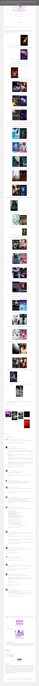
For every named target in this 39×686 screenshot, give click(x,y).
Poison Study (9, 126)
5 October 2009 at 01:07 (19, 506)
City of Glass (12, 140)
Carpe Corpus (9, 237)
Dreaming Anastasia (23, 168)
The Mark (22, 61)
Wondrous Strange (15, 93)
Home (7, 14)
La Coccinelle (10, 556)
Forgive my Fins (11, 168)
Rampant (22, 226)
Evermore (10, 65)
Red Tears (16, 398)
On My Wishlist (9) (20, 420)
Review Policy (16, 14)
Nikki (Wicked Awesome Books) (13, 574)
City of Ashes (19, 126)
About (10, 14)
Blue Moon (18, 65)
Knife (23, 197)
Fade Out (13, 237)
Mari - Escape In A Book (11, 547)
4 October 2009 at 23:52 (14, 480)
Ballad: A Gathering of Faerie (22, 47)
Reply (9, 444)
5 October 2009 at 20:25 (19, 547)
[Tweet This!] (19, 406)
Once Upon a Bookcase (18, 678)
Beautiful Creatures (9, 294)
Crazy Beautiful (8, 122)
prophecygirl (10, 487)
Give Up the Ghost (11, 265)
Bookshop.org (21, 643)
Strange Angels (12, 212)
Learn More (18, 4)
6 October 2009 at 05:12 (22, 574)
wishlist (19, 20)
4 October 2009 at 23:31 (14, 470)
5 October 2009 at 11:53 (14, 531)
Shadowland (9, 79)
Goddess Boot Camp (19, 154)
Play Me (23, 251)
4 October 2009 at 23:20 (20, 439)
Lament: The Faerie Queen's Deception (12, 47)
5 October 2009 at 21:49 (16, 556)
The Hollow (10, 341)
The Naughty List (22, 265)
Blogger (30, 678)
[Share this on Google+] (20, 406)
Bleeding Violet (21, 122)
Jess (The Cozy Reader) (11, 506)
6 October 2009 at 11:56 (14, 589)
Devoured (12, 312)
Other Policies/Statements (19, 16)
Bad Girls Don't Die (11, 183)
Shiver (13, 61)
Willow (22, 355)
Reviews (22, 14)
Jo (8, 470)
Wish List (19, 22)
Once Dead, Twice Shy (9, 326)
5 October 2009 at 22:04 (14, 564)
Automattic (12, 679)
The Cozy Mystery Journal (12, 439)
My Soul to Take (22, 183)
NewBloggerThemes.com (27, 679)
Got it (22, 4)
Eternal (12, 355)
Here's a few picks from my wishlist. (13, 552)
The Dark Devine (21, 212)
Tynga (9, 480)
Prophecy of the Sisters (22, 326)
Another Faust (12, 251)
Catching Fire (20, 298)
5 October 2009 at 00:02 (16, 487)
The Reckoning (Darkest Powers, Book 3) (14, 525)
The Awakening (7, 197)
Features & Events (28, 14)
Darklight (19, 93)
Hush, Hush (18, 79)
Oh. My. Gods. (13, 154)
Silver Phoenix (25, 341)
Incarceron (21, 140)
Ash (12, 298)
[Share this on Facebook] (18, 406)
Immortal (22, 312)
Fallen (9, 520)
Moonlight (24, 294)
